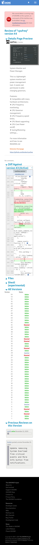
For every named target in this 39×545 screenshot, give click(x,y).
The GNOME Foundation (14, 499)
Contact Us (9, 494)
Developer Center (11, 506)
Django (7, 542)
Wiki (7, 510)
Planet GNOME (11, 531)
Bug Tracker (9, 517)
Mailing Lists (10, 513)
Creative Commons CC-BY (23, 538)
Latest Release (10, 529)
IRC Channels (10, 515)
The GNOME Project (12, 482)
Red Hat (25, 540)
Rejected (26, 325)
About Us (9, 485)
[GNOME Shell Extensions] (6, 2)
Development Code (12, 520)
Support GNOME (11, 490)
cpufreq (13, 42)
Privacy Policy (10, 497)
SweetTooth (14, 542)
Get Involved (10, 487)
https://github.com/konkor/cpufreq (21, 152)
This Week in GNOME (13, 526)
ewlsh (9, 431)
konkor (21, 42)
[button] (28, 2)
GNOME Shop (10, 492)
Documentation (11, 508)
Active (27, 294)
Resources (9, 503)
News (7, 524)
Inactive (26, 353)
